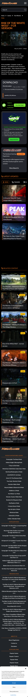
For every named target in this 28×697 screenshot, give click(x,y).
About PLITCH (14, 139)
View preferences (14, 691)
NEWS (6, 182)
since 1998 (20, 154)
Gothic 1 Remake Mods (14, 518)
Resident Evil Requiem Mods (14, 500)
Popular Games (14, 653)
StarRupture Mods (14, 503)
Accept (14, 683)
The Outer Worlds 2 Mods (14, 481)
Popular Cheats (14, 662)
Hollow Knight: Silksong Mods (14, 462)
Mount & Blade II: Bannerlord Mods (14, 487)
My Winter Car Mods (14, 493)
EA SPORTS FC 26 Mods (14, 475)
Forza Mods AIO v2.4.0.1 (14, 606)
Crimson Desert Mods (14, 506)
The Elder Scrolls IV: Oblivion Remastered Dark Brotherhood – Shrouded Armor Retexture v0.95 (14, 586)
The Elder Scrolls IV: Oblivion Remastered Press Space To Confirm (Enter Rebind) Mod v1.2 (14, 579)
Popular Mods (14, 659)
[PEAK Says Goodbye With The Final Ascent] (14, 212)
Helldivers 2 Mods (14, 490)
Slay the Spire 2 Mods (14, 509)
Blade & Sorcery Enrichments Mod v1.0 (14, 565)
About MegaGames (14, 640)
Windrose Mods (14, 512)
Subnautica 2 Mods (14, 515)
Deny (14, 687)
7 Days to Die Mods (14, 465)
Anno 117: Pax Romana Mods (14, 478)
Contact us (14, 643)
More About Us (14, 168)
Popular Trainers (14, 656)
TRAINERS (17, 182)
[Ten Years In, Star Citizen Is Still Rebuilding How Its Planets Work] (14, 231)
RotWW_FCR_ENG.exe (10, 95)
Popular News (14, 665)
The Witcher (17, 15)
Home (3, 15)
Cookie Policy (13, 695)
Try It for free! (20, 105)
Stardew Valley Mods (14, 484)
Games (9, 15)
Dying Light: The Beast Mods (14, 459)
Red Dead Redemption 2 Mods (14, 472)
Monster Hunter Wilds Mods (14, 497)
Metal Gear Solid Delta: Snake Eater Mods (14, 468)
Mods (2, 18)
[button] (25, 668)
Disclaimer (14, 646)
